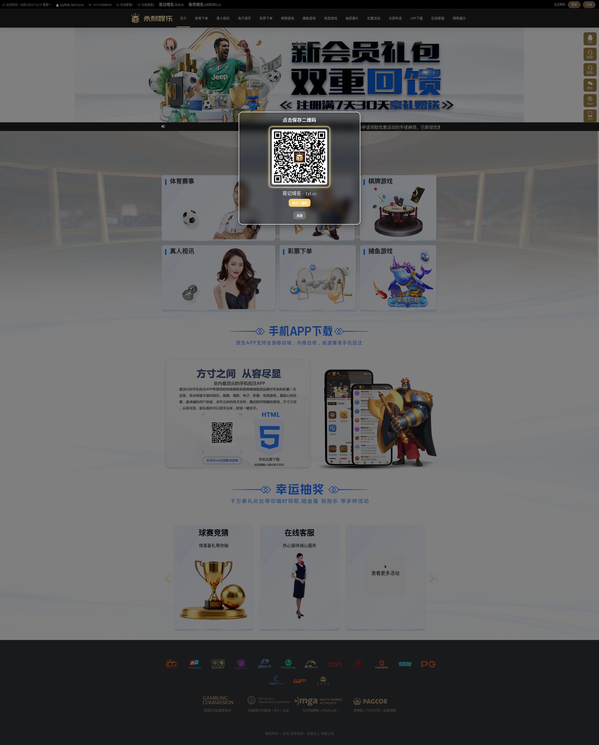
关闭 (299, 215)
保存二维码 (299, 203)
